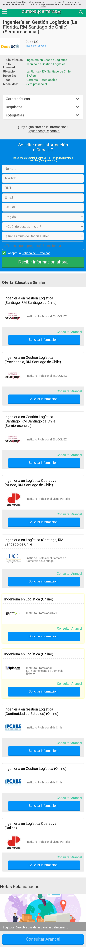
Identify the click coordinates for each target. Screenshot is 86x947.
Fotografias (15, 115)
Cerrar (43, 6)
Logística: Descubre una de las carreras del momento (35, 927)
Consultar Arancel (69, 332)
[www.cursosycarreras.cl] (43, 12)
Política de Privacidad (36, 253)
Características (18, 99)
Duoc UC (31, 42)
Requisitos (14, 107)
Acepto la (29, 253)
